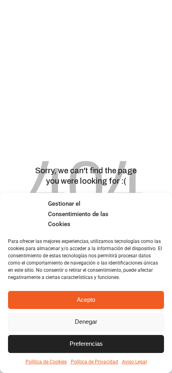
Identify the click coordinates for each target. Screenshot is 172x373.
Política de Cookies (46, 362)
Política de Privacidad (94, 362)
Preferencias (86, 343)
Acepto (86, 299)
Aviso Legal (134, 362)
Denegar (86, 321)
